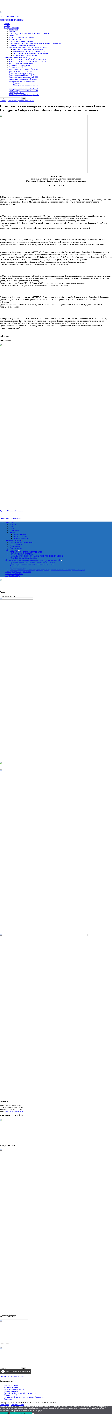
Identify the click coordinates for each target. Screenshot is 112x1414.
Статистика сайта (17, 1405)
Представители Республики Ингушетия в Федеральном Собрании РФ (35, 43)
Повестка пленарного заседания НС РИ (23, 77)
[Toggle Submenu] (61, 560)
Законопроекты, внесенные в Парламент (24, 69)
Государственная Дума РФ (14, 1389)
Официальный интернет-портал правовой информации (25, 1397)
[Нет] (33, 1413)
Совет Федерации (11, 1387)
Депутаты (12, 32)
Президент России (11, 1385)
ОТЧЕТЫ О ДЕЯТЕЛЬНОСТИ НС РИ (23, 91)
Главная (7, 24)
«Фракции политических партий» (21, 37)
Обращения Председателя (10, 518)
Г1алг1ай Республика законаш (20, 65)
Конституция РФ (10, 1395)
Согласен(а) (5, 1413)
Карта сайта (4, 1405)
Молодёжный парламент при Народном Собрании (28, 47)
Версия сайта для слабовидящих (17, 1371)
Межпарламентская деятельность (25, 85)
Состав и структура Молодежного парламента (30, 53)
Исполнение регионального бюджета (23, 79)
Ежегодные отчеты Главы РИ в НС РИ (23, 89)
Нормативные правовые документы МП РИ (29, 51)
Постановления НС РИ (17, 67)
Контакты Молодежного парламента (26, 55)
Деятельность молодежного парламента (28, 49)
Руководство (13, 30)
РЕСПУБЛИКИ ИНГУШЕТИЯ (12, 20)
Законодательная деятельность (15, 57)
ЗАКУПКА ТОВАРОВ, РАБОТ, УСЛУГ (24, 95)
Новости (3, 101)
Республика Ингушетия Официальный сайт (20, 1393)
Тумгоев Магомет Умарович (11, 511)
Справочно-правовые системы (20, 73)
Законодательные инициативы (20, 71)
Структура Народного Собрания (21, 41)
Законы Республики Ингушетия (21, 63)
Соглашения (17, 83)
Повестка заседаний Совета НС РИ (22, 75)
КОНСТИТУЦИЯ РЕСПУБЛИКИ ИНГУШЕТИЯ (27, 61)
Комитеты (12, 35)
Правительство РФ (11, 1391)
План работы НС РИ (16, 93)
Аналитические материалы (14, 87)
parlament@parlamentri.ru (14, 1111)
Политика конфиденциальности (12, 1377)
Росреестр (8, 1399)
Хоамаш (7, 26)
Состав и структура (11, 28)
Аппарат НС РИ (15, 39)
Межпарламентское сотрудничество (22, 81)
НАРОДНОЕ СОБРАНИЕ (9, 16)
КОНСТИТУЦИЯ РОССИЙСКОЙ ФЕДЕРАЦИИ (27, 59)
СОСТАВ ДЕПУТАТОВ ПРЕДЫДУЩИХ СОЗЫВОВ (29, 34)
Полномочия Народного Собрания (22, 45)
